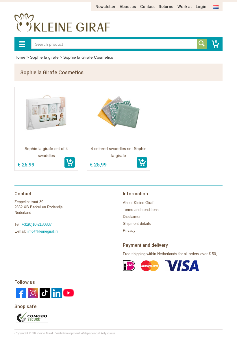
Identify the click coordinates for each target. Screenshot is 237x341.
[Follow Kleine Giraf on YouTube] (68, 292)
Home (19, 57)
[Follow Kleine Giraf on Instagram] (32, 292)
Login (201, 6)
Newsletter (105, 6)
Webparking (89, 333)
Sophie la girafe (44, 57)
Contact (147, 6)
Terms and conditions (141, 209)
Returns (166, 6)
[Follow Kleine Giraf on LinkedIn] (56, 292)
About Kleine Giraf (138, 203)
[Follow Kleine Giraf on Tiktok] (44, 292)
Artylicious (108, 333)
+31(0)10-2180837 (37, 224)
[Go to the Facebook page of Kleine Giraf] (20, 292)
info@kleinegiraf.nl (42, 231)
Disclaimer (131, 216)
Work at (184, 6)
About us (128, 6)
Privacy (129, 230)
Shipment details (137, 223)
